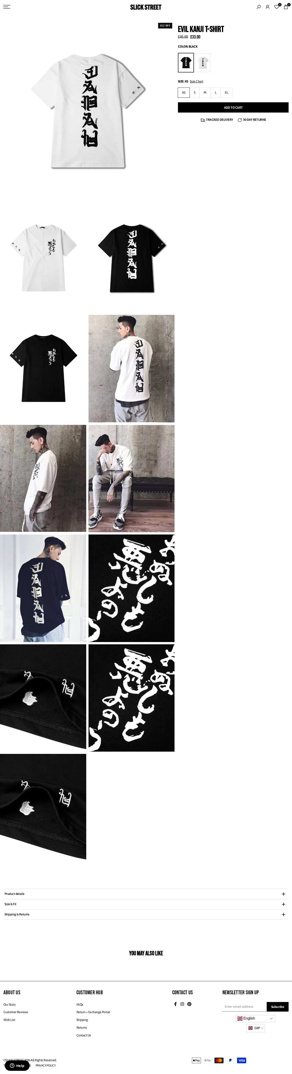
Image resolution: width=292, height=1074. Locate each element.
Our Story (9, 1004)
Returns (81, 1027)
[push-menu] (6, 6)
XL (226, 92)
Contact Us (83, 1035)
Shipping (82, 1020)
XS (183, 92)
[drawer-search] (258, 7)
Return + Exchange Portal (93, 1012)
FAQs (79, 1004)
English (249, 1018)
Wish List (9, 1020)
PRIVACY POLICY (45, 1065)
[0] (276, 7)
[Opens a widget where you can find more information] (17, 1066)
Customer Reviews (15, 1012)
